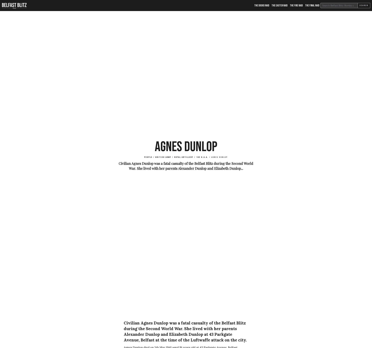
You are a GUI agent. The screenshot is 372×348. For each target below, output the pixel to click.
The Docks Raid (261, 5)
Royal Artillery (183, 157)
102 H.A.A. (202, 157)
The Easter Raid (280, 5)
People (148, 157)
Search (364, 5)
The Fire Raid (296, 5)
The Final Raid (312, 5)
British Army (163, 157)
